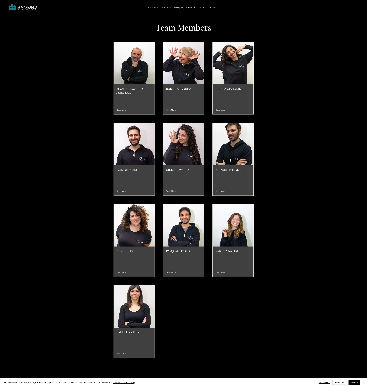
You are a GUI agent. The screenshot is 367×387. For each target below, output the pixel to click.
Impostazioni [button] (324, 382)
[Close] (363, 382)
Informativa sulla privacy (124, 382)
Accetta (354, 382)
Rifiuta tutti (339, 382)
